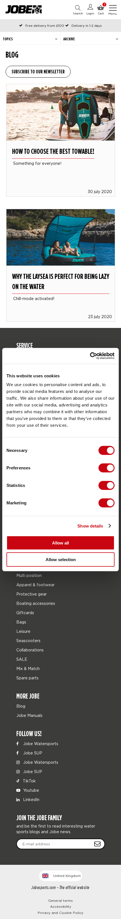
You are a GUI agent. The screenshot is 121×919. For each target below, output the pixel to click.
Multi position (29, 575)
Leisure (23, 631)
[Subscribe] (97, 844)
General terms (60, 900)
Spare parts (27, 678)
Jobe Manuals (29, 715)
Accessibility (60, 906)
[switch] (106, 467)
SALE (21, 659)
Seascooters (28, 640)
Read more (60, 132)
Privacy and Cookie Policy (60, 912)
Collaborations (30, 650)
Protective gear (31, 594)
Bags (21, 622)
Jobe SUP (32, 753)
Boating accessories (35, 603)
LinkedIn (30, 799)
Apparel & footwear (35, 585)
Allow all (60, 543)
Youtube (30, 790)
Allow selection (61, 559)
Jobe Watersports (40, 743)
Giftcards (25, 613)
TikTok (29, 781)
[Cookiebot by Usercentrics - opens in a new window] (90, 356)
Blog (20, 706)
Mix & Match (28, 668)
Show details (90, 525)
